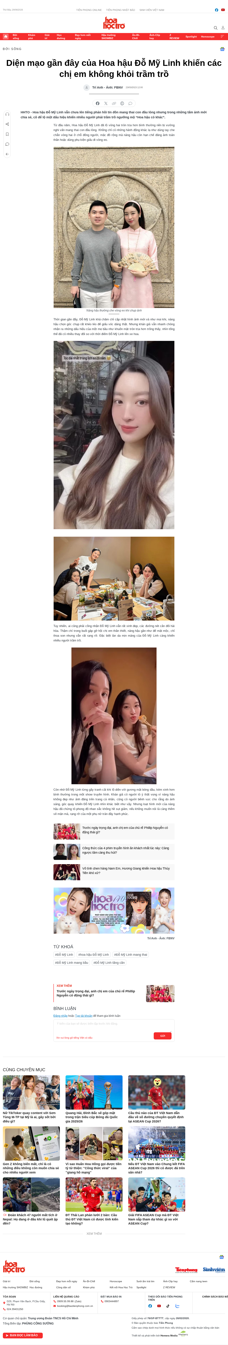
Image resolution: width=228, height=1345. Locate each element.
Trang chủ (6, 36)
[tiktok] (170, 1306)
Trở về (7, 154)
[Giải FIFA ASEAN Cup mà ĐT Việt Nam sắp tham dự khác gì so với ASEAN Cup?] (156, 1194)
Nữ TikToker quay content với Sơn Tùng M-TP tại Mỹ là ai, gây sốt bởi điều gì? (29, 1117)
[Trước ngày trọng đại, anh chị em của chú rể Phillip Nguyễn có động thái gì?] (66, 831)
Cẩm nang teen (198, 1281)
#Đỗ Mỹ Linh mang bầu (71, 962)
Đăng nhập (60, 1015)
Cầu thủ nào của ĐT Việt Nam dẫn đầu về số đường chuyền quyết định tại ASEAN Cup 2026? (156, 1117)
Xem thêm (222, 36)
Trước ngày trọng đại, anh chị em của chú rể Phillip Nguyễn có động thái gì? (125, 830)
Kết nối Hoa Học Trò (121, 1287)
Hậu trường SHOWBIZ (109, 37)
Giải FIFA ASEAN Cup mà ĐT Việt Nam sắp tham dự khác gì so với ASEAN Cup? (153, 1219)
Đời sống (16, 37)
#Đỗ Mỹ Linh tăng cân (109, 962)
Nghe (7, 114)
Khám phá (31, 37)
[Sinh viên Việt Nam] (214, 1270)
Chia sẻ (7, 124)
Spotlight (191, 36)
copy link (114, 103)
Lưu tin (7, 134)
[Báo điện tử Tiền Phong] (186, 1270)
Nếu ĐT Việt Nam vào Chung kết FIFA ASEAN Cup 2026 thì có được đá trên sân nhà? (156, 1168)
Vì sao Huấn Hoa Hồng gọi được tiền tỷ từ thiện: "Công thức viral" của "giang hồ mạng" (93, 1168)
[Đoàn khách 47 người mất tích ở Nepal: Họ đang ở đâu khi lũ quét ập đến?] (31, 1194)
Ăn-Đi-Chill (136, 37)
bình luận (130, 103)
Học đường (61, 37)
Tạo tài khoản (83, 1015)
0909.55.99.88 (65, 1301)
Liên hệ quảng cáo (66, 1296)
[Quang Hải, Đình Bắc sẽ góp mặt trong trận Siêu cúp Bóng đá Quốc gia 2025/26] (94, 1092)
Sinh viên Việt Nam (151, 10)
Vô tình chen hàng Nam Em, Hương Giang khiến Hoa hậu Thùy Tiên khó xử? (126, 871)
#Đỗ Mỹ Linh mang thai (130, 954)
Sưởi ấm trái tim (145, 1281)
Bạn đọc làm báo (24, 1335)
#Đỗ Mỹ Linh (64, 954)
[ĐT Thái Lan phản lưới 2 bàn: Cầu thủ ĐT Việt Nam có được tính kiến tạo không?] (94, 1194)
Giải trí (47, 37)
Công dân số (63, 1287)
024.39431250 (15, 1309)
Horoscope (207, 36)
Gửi (162, 1035)
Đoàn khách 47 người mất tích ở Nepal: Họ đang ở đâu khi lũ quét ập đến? (30, 1219)
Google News (222, 49)
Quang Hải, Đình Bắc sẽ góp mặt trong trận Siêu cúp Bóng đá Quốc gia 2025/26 (92, 1117)
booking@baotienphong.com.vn (75, 1305)
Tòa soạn (9, 1296)
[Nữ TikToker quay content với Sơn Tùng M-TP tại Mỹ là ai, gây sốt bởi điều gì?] (31, 1092)
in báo (122, 103)
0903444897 (112, 1301)
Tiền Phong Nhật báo (120, 10)
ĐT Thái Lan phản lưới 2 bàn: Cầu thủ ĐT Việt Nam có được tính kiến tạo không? (92, 1219)
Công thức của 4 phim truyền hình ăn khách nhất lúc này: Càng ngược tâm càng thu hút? (125, 850)
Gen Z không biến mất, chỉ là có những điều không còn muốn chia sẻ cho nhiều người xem (31, 1168)
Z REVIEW (174, 37)
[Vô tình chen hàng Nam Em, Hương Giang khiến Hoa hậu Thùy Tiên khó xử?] (66, 872)
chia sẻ (97, 103)
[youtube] (223, 10)
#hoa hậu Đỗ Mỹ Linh (93, 954)
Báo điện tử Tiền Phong (114, 23)
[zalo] (179, 1306)
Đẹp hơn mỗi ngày (83, 37)
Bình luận (7, 144)
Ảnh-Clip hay (154, 37)
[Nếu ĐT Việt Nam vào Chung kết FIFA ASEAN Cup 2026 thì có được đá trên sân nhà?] (156, 1143)
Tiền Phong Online (89, 10)
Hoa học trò (14, 1267)
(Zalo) (78, 1301)
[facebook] (216, 10)
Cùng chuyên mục (24, 1069)
